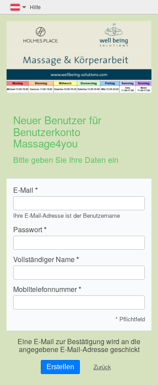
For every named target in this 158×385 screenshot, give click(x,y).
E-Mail (23, 190)
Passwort (27, 229)
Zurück (102, 367)
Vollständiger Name (44, 259)
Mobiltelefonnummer (45, 289)
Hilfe (35, 7)
